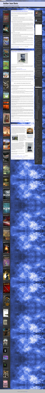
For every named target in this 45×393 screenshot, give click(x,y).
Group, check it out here (29, 136)
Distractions (14, 47)
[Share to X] (26, 46)
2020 (36, 95)
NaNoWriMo (36, 143)
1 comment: (21, 155)
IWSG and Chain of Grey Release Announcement (21, 125)
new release (36, 144)
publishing (36, 149)
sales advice (36, 152)
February (37, 109)
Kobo (20, 68)
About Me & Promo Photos (23, 7)
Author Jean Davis (10, 3)
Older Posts (32, 158)
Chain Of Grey (14, 121)
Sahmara (36, 151)
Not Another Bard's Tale (37, 145)
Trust (24, 121)
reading (36, 150)
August (37, 99)
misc (35, 142)
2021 (36, 94)
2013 (36, 116)
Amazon (18, 68)
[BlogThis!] (25, 46)
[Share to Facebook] (27, 120)
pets (35, 147)
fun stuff (36, 136)
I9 (35, 139)
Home (5, 7)
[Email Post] (23, 46)
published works (19, 121)
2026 (36, 90)
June (37, 100)
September (37, 98)
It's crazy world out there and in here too (19, 11)
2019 (36, 111)
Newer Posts (13, 158)
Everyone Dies (36, 135)
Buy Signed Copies (9, 7)
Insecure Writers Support (30, 135)
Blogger (26, 391)
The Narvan (17, 47)
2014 (36, 115)
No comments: (22, 120)
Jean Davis (39, 12)
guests (36, 138)
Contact (29, 7)
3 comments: (21, 46)
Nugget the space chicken (37, 146)
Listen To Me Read (15, 7)
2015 (36, 114)
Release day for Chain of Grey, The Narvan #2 (20, 51)
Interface (36, 140)
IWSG (35, 141)
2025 (36, 91)
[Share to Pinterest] (27, 46)
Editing (36, 134)
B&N (21, 68)
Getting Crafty (36, 137)
